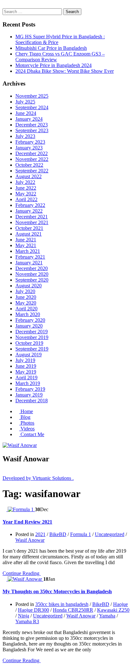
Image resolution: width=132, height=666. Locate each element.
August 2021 (28, 234)
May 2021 (25, 245)
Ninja (23, 615)
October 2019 (29, 343)
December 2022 (31, 153)
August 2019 (28, 354)
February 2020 (30, 320)
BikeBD (57, 534)
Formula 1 (80, 534)
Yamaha (107, 615)
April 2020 (26, 308)
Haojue (120, 604)
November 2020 (31, 274)
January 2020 (29, 326)
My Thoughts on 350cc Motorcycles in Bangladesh (57, 591)
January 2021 (29, 262)
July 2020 (25, 291)
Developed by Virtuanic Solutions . (38, 478)
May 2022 (25, 193)
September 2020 (31, 280)
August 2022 (28, 176)
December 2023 (31, 124)
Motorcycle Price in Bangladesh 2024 (53, 65)
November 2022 (31, 159)
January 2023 (29, 147)
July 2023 (25, 136)
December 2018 (31, 400)
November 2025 (31, 96)
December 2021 (31, 216)
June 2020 (25, 297)
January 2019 (29, 394)
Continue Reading (22, 573)
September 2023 (31, 130)
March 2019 (27, 383)
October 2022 (29, 165)
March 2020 (27, 314)
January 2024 (29, 119)
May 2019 (25, 372)
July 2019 (25, 360)
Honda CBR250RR (73, 610)
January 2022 (29, 211)
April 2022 (26, 199)
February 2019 (30, 389)
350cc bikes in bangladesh (61, 604)
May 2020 (25, 303)
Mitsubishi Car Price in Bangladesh (51, 48)
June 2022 (25, 188)
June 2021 (25, 239)
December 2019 (31, 331)
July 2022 (25, 182)
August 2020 (28, 285)
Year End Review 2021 (27, 522)
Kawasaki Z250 (113, 610)
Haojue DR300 (33, 610)
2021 (40, 534)
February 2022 (30, 205)
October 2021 (29, 228)
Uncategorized (109, 534)
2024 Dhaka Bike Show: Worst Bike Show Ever (64, 71)
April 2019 (26, 377)
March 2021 (27, 251)
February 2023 (30, 142)
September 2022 (31, 170)
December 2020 (31, 268)
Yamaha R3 (27, 621)
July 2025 (25, 101)
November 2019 (31, 337)
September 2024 (31, 107)
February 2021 (30, 257)
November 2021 (31, 222)
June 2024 (25, 113)
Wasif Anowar (30, 540)
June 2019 (25, 366)
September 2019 (31, 349)
